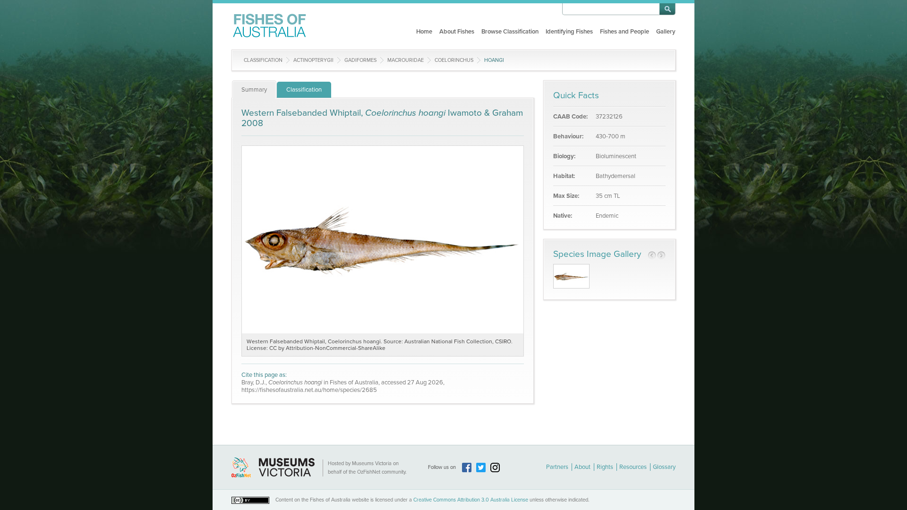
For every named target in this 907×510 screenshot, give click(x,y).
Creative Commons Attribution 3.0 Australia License (470, 500)
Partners (557, 467)
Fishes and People (624, 31)
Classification (263, 60)
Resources (633, 467)
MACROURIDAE (405, 60)
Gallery (666, 31)
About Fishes (456, 31)
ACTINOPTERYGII (313, 60)
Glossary (664, 467)
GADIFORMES (360, 60)
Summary (254, 90)
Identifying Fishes (569, 31)
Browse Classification (510, 31)
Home (424, 31)
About (582, 467)
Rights (605, 467)
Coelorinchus (454, 60)
